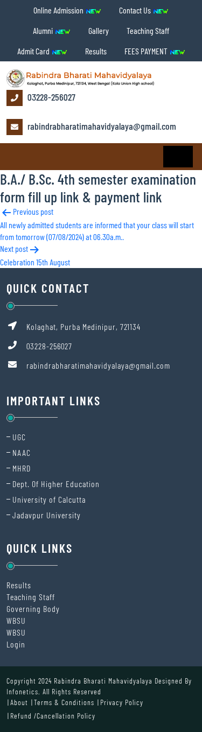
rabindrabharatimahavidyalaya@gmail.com (100, 126)
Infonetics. (23, 691)
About (19, 702)
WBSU (16, 620)
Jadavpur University (46, 515)
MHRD (21, 468)
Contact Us (135, 10)
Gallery (98, 30)
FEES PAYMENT (146, 51)
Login (15, 644)
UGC (19, 437)
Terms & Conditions (64, 702)
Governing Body (33, 608)
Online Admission (59, 10)
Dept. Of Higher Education (56, 483)
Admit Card (34, 51)
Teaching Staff (148, 30)
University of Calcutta (49, 499)
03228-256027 (50, 97)
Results (96, 51)
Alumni (43, 30)
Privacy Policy (121, 702)
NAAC (21, 452)
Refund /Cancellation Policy (52, 715)
